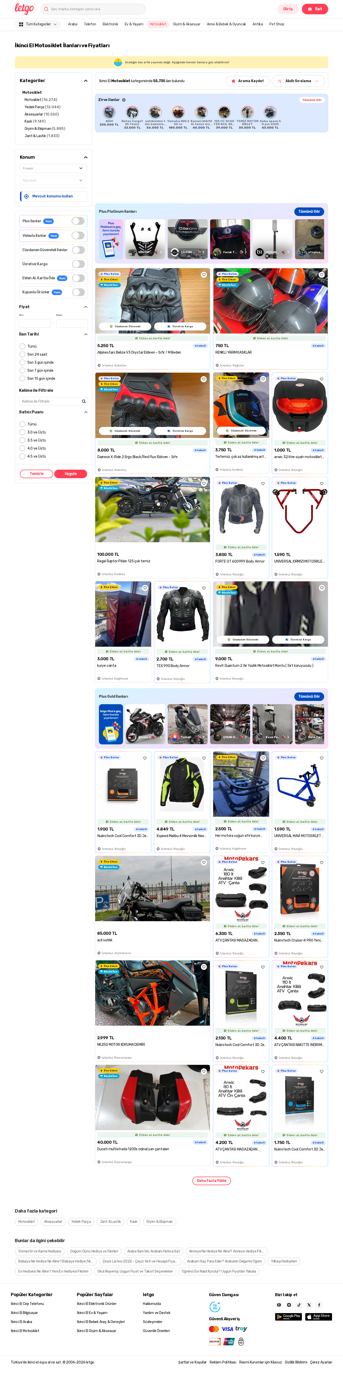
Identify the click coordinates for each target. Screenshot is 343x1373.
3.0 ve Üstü (36, 432)
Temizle (37, 474)
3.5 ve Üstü (36, 440)
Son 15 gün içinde (41, 378)
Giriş (288, 9)
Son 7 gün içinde (40, 370)
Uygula (71, 474)
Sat (318, 9)
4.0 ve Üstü (36, 448)
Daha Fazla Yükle (211, 1181)
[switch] (78, 221)
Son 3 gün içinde (40, 362)
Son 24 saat (37, 354)
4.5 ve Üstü (36, 456)
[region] (211, 117)
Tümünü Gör (312, 100)
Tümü (32, 346)
